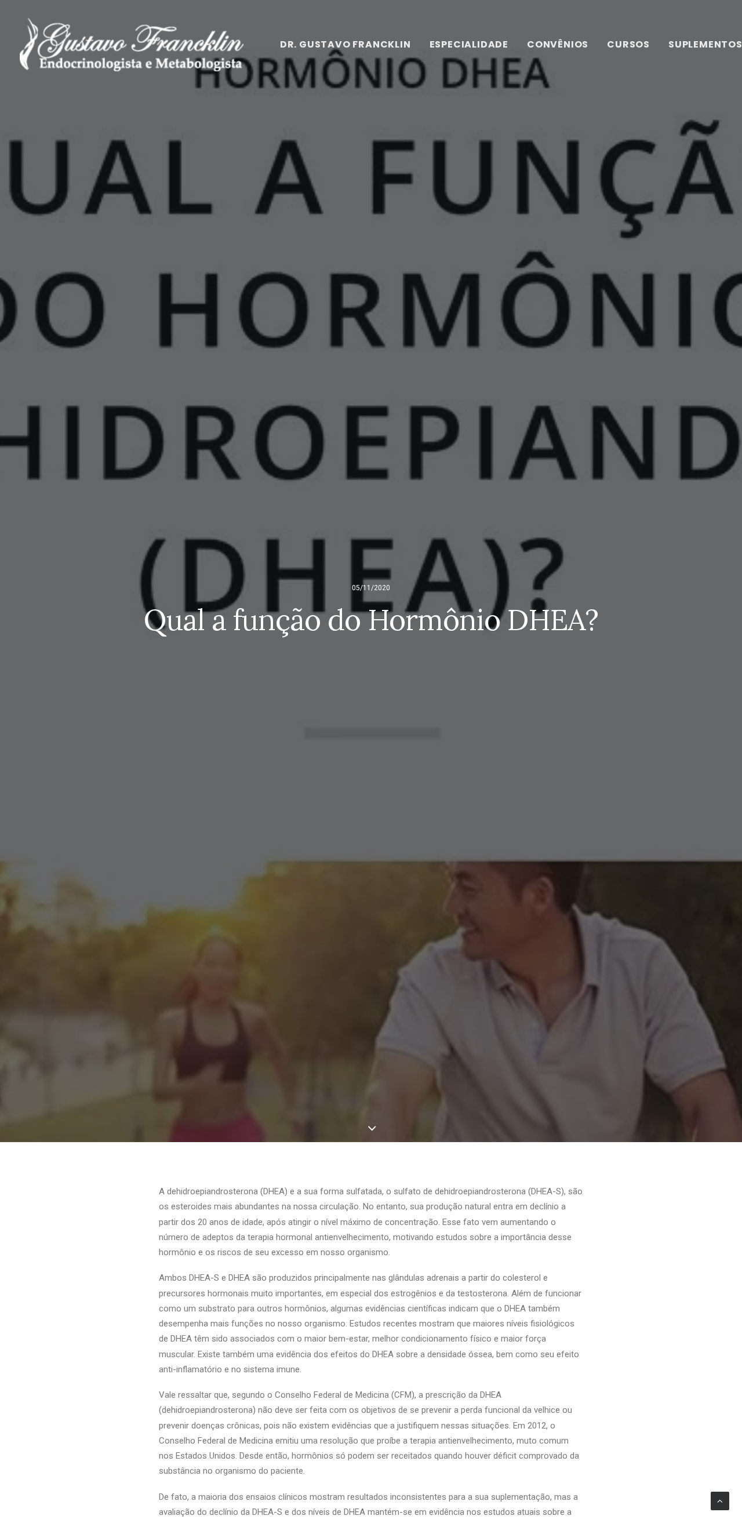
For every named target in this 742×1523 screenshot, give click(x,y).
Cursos (628, 44)
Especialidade (469, 44)
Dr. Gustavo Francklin (345, 44)
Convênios (557, 44)
